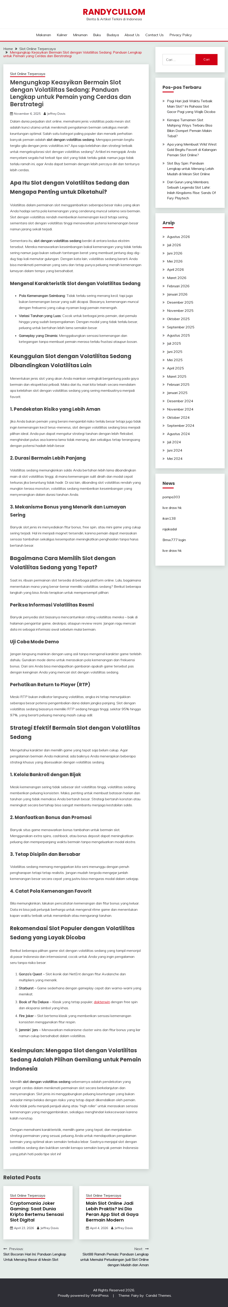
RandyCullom (114, 12)
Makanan (43, 35)
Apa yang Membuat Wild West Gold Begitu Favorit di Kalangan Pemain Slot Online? (192, 149)
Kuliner (62, 35)
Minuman (80, 35)
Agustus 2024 (178, 433)
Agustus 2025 (178, 335)
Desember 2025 (180, 302)
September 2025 (180, 327)
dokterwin (102, 1002)
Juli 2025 (174, 343)
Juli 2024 (174, 442)
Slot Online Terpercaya (27, 74)
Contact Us (154, 35)
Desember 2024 (180, 401)
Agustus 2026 (178, 236)
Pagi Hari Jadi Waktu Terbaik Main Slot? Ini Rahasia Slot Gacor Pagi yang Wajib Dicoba (191, 106)
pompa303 (171, 497)
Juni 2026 (174, 253)
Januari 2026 (177, 294)
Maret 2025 (176, 376)
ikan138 (169, 518)
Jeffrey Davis (56, 114)
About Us (132, 35)
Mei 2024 (175, 458)
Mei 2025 (175, 360)
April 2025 (175, 368)
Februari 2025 (178, 384)
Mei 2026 (175, 261)
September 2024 (180, 425)
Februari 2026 (178, 286)
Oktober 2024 (178, 417)
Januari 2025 (177, 392)
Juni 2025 (174, 351)
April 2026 (175, 269)
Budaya (113, 35)
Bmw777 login (174, 540)
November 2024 (180, 409)
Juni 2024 (174, 450)
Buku (97, 35)
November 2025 (180, 310)
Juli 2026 (174, 245)
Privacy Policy (180, 35)
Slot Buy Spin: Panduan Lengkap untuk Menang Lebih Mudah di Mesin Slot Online (190, 168)
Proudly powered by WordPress (84, 1295)
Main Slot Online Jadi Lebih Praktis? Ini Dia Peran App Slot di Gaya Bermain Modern (112, 1211)
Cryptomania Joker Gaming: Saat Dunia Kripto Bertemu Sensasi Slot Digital (37, 1211)
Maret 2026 (176, 277)
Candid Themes (158, 1295)
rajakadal (170, 529)
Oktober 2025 (178, 319)
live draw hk (172, 507)
